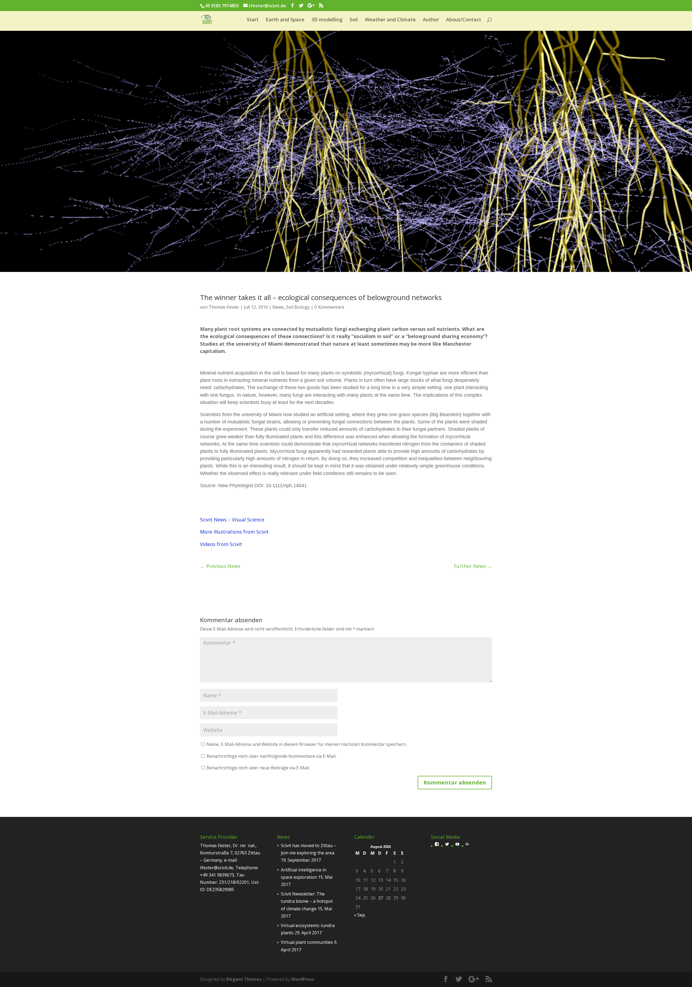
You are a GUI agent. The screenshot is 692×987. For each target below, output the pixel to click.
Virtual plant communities (307, 942)
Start (253, 20)
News (278, 307)
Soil (354, 20)
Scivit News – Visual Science (232, 519)
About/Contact (463, 20)
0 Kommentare (329, 307)
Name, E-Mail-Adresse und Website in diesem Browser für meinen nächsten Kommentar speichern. (307, 744)
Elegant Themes (244, 979)
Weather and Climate (390, 20)
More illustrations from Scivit (234, 531)
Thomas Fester (224, 307)
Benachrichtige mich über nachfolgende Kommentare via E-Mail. (271, 756)
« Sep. (360, 915)
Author (431, 20)
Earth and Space (285, 20)
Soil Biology (298, 307)
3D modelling (326, 20)
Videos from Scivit (221, 544)
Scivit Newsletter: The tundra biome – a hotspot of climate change (307, 901)
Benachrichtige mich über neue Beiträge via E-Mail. (258, 768)
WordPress (302, 979)
